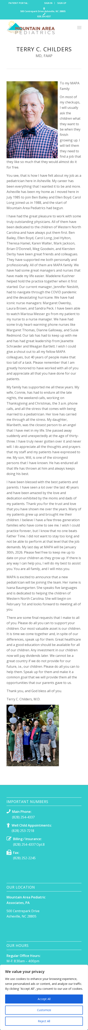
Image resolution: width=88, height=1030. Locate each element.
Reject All (44, 1021)
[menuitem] (48, 3)
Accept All (44, 999)
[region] (44, 997)
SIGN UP (61, 3)
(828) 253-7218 (23, 830)
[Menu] (79, 27)
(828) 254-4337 (23, 817)
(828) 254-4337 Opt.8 (29, 844)
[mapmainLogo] (36, 27)
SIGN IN (48, 3)
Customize (44, 1010)
